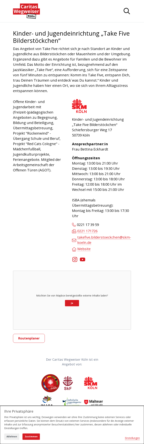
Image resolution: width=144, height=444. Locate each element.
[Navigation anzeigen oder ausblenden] (127, 11)
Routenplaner (29, 338)
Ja (72, 303)
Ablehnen (11, 436)
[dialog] (72, 425)
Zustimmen (31, 436)
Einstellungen (132, 438)
